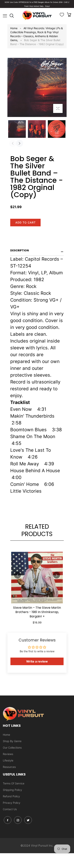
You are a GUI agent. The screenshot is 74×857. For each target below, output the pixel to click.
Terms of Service (13, 783)
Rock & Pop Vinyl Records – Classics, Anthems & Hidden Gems (34, 36)
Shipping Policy (12, 789)
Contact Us (10, 809)
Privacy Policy (11, 802)
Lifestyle (8, 760)
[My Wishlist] (62, 15)
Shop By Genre (12, 741)
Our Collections (12, 747)
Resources (9, 766)
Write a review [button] (37, 661)
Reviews (8, 754)
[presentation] (12, 143)
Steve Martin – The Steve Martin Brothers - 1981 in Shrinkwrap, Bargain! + (37, 612)
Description (19, 250)
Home (13, 28)
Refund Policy (11, 796)
